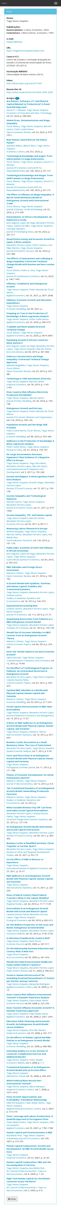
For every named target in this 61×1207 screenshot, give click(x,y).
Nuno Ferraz (35, 941)
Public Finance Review (17, 970)
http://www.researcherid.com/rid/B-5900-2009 (30, 92)
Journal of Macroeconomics (20, 783)
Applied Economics (16, 295)
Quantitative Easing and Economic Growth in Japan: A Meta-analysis (30, 240)
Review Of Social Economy (19, 488)
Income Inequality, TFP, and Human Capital (29, 515)
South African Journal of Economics (23, 559)
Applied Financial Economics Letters (24, 1108)
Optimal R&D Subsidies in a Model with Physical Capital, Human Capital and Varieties (27, 693)
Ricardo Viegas (36, 482)
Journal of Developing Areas (20, 231)
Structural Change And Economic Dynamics (27, 819)
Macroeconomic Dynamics (19, 734)
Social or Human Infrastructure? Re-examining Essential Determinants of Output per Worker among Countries (30, 978)
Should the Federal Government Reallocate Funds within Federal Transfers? (29, 963)
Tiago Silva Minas (37, 463)
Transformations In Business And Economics (28, 660)
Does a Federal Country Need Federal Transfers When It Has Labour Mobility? (28, 896)
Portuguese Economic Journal (21, 767)
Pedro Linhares (39, 245)
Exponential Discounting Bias (22, 605)
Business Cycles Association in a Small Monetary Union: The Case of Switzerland (29, 744)
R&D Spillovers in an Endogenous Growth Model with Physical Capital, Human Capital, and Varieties (30, 878)
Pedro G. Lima (28, 270)
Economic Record (15, 524)
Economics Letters (16, 151)
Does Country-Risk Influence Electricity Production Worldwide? (27, 393)
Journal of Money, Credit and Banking (24, 209)
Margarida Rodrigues (39, 984)
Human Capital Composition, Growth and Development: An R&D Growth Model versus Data (30, 1148)
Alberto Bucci (29, 145)
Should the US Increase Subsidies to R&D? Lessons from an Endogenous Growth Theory (29, 635)
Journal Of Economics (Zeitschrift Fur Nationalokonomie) (24, 169)
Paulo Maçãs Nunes (38, 1000)
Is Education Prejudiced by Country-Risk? (28, 938)
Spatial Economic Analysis (19, 751)
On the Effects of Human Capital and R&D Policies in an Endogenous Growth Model (29, 1039)
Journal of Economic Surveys (20, 250)
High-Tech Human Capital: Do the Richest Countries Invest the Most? (28, 1180)
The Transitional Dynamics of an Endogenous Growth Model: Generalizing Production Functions (30, 791)
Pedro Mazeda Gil (38, 289)
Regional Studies (15, 903)
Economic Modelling (16, 308)
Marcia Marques (37, 1086)
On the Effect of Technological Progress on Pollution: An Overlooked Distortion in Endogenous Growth (29, 671)
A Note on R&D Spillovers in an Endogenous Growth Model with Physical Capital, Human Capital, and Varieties (30, 725)
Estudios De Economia (17, 627)
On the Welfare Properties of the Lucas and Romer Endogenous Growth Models (30, 926)
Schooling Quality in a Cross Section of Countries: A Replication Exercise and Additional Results (27, 1053)
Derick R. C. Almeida (16, 110)
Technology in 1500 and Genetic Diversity (29, 378)
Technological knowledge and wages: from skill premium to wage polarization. (29, 157)
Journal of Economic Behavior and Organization (29, 417)
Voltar (13, 1199)
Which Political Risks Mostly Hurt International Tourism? (24, 1082)
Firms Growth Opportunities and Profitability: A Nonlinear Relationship (27, 1098)
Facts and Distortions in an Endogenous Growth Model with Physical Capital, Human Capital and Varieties (30, 758)
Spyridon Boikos (14, 145)
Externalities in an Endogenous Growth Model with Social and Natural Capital (27, 910)
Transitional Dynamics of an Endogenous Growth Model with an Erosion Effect (28, 1068)
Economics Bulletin (16, 933)
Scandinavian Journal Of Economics (23, 1138)
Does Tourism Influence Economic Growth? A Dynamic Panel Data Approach (30, 1009)
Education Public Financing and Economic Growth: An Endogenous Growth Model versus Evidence (28, 1024)
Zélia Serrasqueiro (15, 1102)
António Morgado (15, 531)
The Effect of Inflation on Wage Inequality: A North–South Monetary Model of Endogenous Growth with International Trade (30, 199)
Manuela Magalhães (16, 365)
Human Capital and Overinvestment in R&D (29, 1132)
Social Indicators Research (19, 540)
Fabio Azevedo (14, 657)
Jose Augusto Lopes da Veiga (21, 222)
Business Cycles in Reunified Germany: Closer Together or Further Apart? (30, 844)
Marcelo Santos (43, 348)
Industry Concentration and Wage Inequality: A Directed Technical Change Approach (28, 359)
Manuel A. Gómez (15, 573)
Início (4, 3)
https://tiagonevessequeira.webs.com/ (26, 50)
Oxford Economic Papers (19, 644)
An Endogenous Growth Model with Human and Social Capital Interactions (29, 828)
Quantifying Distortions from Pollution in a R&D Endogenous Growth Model (29, 620)
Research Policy (14, 449)
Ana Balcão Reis (14, 1135)
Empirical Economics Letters (20, 1089)
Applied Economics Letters (20, 987)
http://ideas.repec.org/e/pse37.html (24, 83)
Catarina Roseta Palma (18, 679)
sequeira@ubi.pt (14, 41)
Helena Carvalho (22, 225)
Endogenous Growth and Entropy (24, 408)
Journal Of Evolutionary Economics (23, 276)
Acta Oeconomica (15, 351)
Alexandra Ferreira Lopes (19, 245)
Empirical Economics (16, 384)
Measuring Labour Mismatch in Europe (27, 528)
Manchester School (16, 1076)
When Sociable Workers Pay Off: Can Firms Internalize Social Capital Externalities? (29, 809)
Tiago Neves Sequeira (37, 110)
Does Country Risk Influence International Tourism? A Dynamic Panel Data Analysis (29, 996)
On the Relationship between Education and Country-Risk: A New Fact (30, 950)
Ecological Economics (17, 920)
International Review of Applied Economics (27, 868)
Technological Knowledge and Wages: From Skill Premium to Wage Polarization (30, 177)
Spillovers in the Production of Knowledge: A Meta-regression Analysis (30, 442)
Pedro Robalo (36, 1059)
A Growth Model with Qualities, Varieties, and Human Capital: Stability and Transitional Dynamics (29, 586)
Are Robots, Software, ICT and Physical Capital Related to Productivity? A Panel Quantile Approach (28, 104)
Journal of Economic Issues (19, 507)
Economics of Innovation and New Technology (29, 113)
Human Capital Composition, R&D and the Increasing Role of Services (29, 1163)
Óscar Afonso (13, 126)
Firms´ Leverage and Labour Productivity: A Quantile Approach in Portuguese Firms (30, 1118)
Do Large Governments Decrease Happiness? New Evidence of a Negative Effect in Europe (28, 457)
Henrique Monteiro (16, 228)
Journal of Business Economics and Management (30, 715)
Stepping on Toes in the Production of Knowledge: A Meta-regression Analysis (28, 315)
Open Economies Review (19, 132)
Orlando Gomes (14, 595)
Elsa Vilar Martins (37, 1030)
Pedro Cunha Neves (24, 129)
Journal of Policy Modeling (19, 400)
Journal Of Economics (17, 614)
